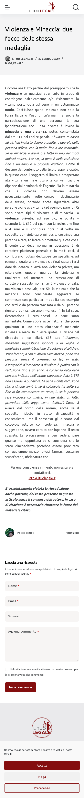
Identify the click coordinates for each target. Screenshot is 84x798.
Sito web (14, 616)
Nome (13, 586)
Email (13, 601)
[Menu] (7, 7)
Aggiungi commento (23, 631)
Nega (42, 776)
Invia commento (20, 687)
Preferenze (42, 788)
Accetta (42, 765)
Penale (18, 63)
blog (8, 63)
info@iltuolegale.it (42, 478)
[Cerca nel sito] (76, 7)
